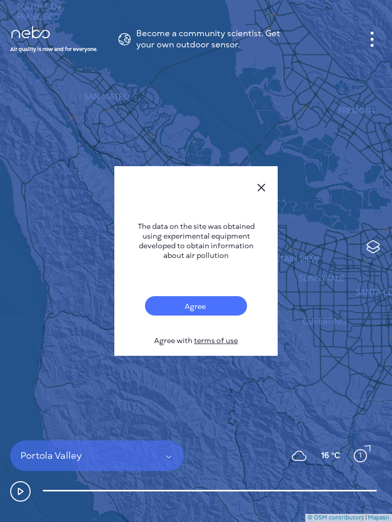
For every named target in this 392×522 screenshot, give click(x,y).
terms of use (216, 341)
